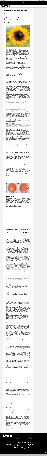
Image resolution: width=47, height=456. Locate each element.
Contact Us (18, 439)
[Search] (41, 6)
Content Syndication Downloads (29, 438)
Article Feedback (18, 438)
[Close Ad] (45, 452)
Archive (17, 437)
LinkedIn (36, 438)
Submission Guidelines (28, 437)
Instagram (37, 437)
